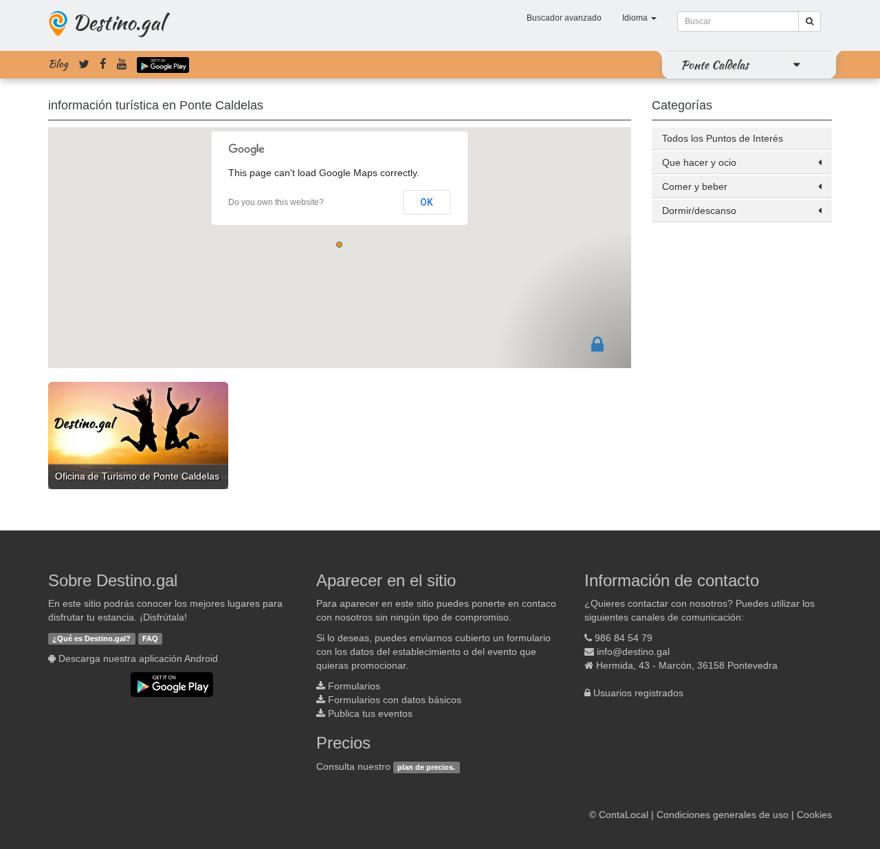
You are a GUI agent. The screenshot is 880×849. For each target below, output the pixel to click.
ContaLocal (623, 814)
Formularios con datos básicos (394, 699)
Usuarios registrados (638, 692)
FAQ (150, 638)
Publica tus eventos (370, 713)
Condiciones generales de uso (723, 814)
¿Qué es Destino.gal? (91, 638)
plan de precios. (426, 767)
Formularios (354, 685)
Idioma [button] (636, 18)
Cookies (814, 814)
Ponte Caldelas (715, 64)
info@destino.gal (633, 651)
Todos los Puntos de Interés (722, 138)
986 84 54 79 (623, 637)
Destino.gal (118, 22)
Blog (58, 64)
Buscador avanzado (564, 18)
